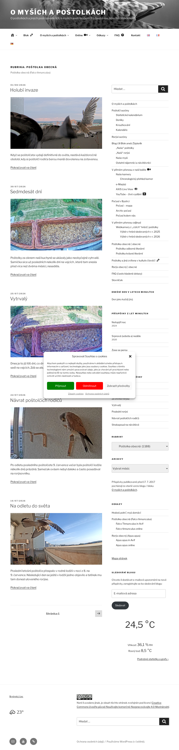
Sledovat (120, 605)
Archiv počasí (123, 210)
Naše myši (122, 157)
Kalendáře (121, 129)
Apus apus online (125, 545)
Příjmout (60, 385)
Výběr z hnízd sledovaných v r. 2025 (140, 231)
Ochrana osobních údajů (97, 393)
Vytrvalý (18, 298)
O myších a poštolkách (58, 12)
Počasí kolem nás (125, 215)
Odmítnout (89, 385)
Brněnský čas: (16, 696)
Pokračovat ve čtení (23, 167)
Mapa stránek (119, 558)
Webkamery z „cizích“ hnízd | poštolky (137, 227)
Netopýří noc (119, 322)
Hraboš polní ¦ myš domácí (126, 512)
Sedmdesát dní (26, 191)
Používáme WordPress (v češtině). (126, 741)
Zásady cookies (76, 393)
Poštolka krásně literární (129, 253)
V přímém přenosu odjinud (126, 222)
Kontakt (135, 35)
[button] (130, 356)
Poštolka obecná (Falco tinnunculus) (132, 519)
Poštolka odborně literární (130, 248)
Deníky (120, 119)
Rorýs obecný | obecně (124, 266)
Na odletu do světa (30, 506)
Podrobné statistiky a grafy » (153, 658)
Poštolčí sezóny (120, 110)
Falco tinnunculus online (129, 528)
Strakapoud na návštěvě (125, 424)
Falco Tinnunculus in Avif (129, 523)
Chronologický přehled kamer (136, 178)
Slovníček (117, 280)
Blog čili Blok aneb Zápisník (127, 143)
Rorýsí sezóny (119, 136)
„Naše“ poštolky (125, 147)
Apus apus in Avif (125, 540)
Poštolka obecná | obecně (126, 244)
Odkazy (101, 35)
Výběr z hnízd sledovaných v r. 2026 (140, 236)
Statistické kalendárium (129, 114)
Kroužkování (123, 124)
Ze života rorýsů (120, 398)
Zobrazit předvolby (118, 385)
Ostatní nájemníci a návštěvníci (133, 162)
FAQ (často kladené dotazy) (127, 273)
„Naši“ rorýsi (123, 152)
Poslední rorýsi (120, 411)
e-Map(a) (121, 184)
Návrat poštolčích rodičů (36, 400)
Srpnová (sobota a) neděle (126, 336)
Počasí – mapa (124, 205)
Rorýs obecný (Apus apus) (126, 535)
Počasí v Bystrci (121, 201)
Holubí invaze (24, 90)
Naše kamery (123, 174)
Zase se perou (119, 350)
